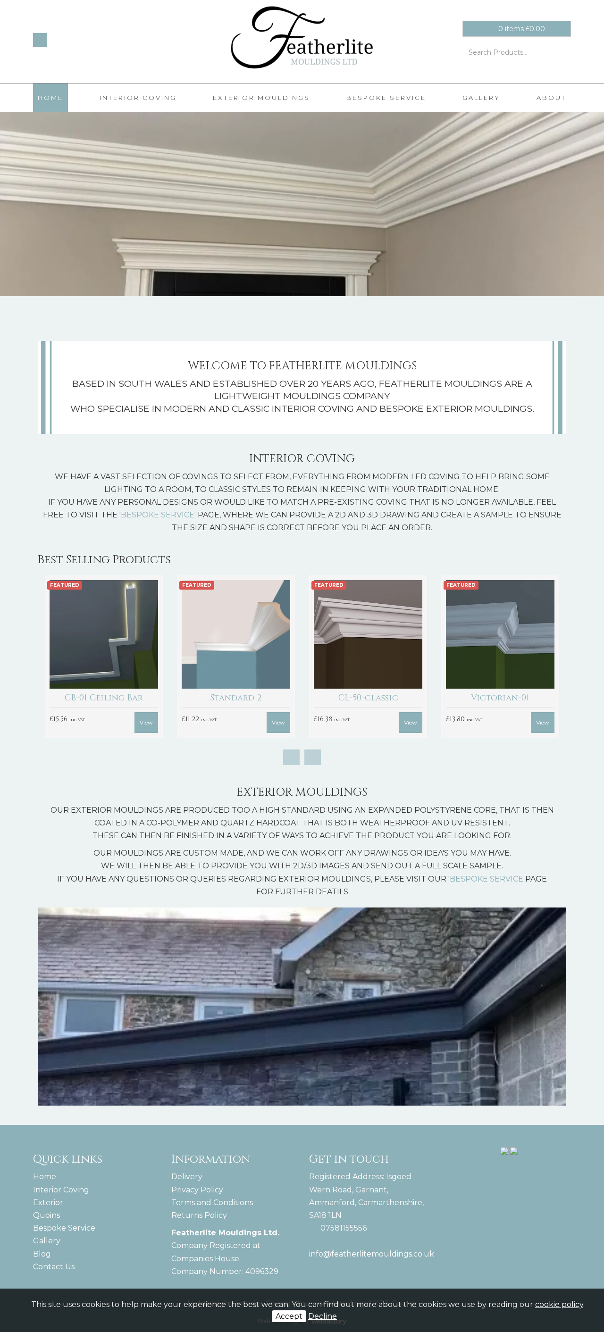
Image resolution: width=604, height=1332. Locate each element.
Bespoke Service (386, 97)
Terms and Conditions (212, 1202)
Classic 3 (225, 698)
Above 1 (358, 698)
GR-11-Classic (490, 698)
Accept (289, 1316)
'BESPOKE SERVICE (485, 878)
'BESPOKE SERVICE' (157, 514)
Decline (322, 1316)
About (551, 97)
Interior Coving (138, 97)
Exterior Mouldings (261, 97)
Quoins (46, 1215)
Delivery (186, 1176)
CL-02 (93, 698)
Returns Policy (199, 1215)
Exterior (48, 1202)
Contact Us (54, 1266)
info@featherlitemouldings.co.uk (371, 1253)
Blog (42, 1253)
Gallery (481, 97)
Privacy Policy (197, 1189)
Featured (54, 585)
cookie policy (559, 1304)
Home (50, 97)
